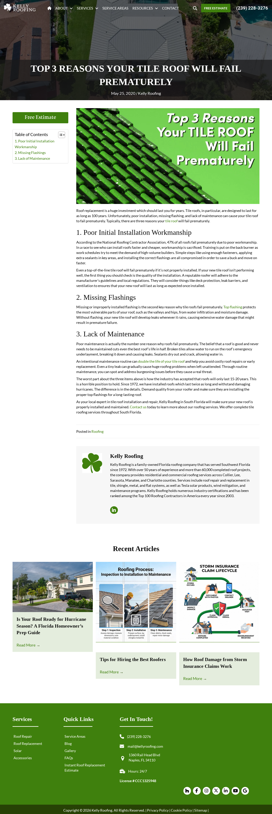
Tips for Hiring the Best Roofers (133, 659)
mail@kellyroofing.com (145, 746)
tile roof (171, 221)
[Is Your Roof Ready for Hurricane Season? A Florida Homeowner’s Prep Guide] (53, 586)
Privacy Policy (158, 810)
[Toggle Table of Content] (59, 134)
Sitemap (200, 810)
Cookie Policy (181, 810)
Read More (28, 645)
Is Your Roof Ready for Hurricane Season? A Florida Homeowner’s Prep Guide (51, 626)
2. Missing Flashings (30, 152)
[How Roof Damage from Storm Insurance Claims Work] (219, 606)
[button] (195, 8)
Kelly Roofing (149, 93)
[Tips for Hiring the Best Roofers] (136, 606)
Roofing (97, 431)
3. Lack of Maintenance (33, 158)
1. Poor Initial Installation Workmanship (34, 144)
